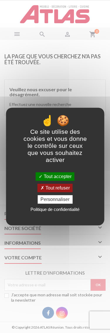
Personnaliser (55, 199)
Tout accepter (57, 176)
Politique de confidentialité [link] (55, 209)
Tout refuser (57, 187)
